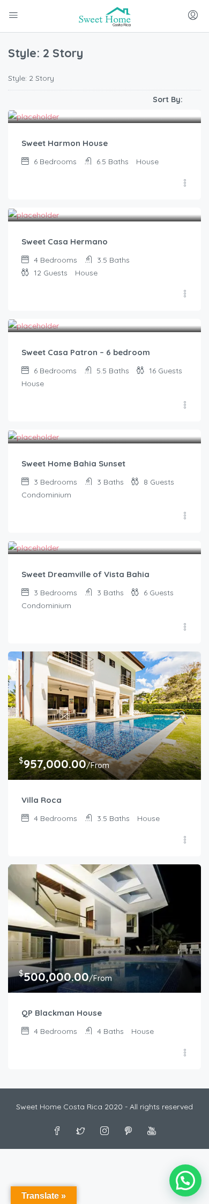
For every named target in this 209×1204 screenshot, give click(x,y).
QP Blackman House (61, 1013)
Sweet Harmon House (64, 143)
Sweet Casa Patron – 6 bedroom (85, 352)
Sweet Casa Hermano (64, 241)
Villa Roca (41, 800)
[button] (185, 1180)
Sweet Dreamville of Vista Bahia (85, 574)
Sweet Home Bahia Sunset (73, 463)
